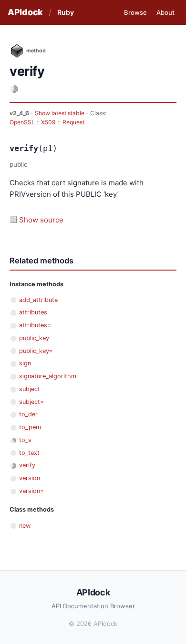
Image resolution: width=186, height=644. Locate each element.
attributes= (35, 325)
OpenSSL (22, 122)
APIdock (25, 12)
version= (31, 490)
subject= (31, 401)
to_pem (30, 427)
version (29, 478)
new (25, 525)
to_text (29, 452)
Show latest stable (60, 113)
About (165, 12)
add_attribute (38, 299)
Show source (41, 219)
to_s (25, 439)
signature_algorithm (47, 376)
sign (25, 363)
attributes (33, 312)
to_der (28, 414)
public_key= (35, 350)
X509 (48, 122)
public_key (34, 338)
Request (73, 122)
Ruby (65, 12)
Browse (135, 12)
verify (27, 465)
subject (29, 388)
